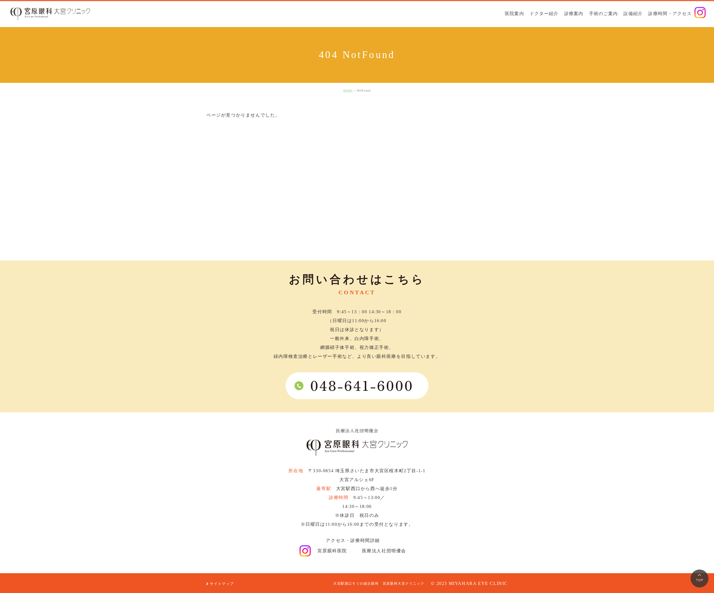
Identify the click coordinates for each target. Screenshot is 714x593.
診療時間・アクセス (670, 13)
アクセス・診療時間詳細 (353, 540)
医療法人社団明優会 (385, 550)
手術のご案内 (603, 13)
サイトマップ (222, 584)
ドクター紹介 (544, 13)
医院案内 (514, 13)
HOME (348, 90)
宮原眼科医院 (332, 550)
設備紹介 (633, 13)
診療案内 (573, 13)
